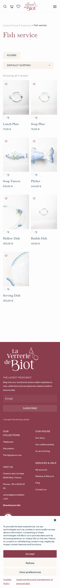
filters (11, 55)
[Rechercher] (5, 6)
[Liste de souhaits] (18, 6)
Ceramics (26, 25)
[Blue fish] (6, 117)
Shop (15, 25)
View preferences (30, 572)
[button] (55, 520)
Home (6, 25)
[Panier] (12, 6)
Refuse (30, 563)
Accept (30, 553)
